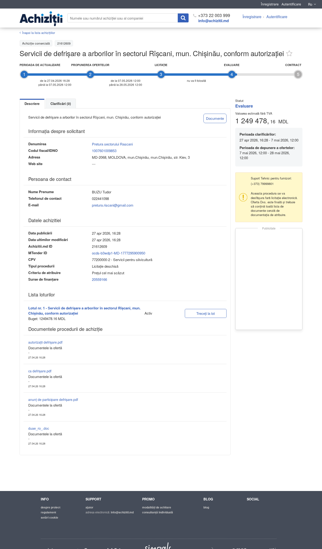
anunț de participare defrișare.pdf (53, 399)
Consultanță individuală (157, 512)
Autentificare (291, 4)
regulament (48, 512)
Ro (310, 4)
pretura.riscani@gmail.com (112, 205)
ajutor (89, 507)
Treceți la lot (205, 313)
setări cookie (49, 517)
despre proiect (50, 507)
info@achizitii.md (213, 20)
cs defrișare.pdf (39, 371)
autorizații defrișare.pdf (45, 342)
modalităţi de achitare (156, 507)
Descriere (32, 103)
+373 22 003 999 (213, 15)
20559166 (99, 279)
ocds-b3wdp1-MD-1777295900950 (118, 252)
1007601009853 (104, 150)
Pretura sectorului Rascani (112, 143)
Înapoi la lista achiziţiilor (38, 32)
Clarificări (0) (60, 103)
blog (206, 507)
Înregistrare (270, 4)
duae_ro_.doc (38, 428)
